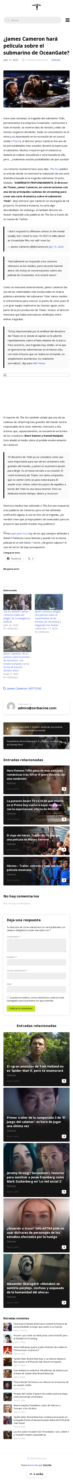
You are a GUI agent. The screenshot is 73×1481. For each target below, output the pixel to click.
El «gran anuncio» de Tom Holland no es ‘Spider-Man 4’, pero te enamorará (36, 1059)
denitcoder (33, 1465)
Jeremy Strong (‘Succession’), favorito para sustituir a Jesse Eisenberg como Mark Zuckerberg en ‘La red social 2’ (36, 1170)
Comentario (14, 936)
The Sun (54, 169)
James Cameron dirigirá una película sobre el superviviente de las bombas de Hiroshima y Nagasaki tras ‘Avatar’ (48, 618)
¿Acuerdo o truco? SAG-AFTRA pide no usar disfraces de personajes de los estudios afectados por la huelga (36, 1225)
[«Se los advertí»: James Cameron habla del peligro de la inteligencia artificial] (17, 602)
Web (9, 984)
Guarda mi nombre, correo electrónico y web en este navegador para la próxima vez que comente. (35, 999)
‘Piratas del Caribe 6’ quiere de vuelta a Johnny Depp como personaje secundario (40, 1395)
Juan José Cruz (19, 533)
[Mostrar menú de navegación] (67, 20)
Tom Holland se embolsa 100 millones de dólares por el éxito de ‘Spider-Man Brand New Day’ (41, 1372)
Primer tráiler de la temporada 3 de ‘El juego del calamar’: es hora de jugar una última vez (36, 1115)
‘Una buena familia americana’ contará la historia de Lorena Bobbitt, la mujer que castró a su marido (40, 1325)
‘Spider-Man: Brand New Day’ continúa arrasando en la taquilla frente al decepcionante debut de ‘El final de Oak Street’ (42, 1420)
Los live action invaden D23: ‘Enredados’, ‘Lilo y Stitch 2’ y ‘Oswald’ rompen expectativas (41, 1433)
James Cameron (17, 688)
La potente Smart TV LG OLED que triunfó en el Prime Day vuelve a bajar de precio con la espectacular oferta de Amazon (36, 810)
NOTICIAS (35, 688)
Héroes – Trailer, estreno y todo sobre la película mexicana (36, 871)
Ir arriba (38, 1474)
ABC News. (39, 363)
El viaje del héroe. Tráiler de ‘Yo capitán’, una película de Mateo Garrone (36, 840)
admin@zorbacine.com (37, 708)
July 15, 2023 (56, 246)
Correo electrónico (17, 970)
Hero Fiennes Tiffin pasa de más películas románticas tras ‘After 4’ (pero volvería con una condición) (36, 779)
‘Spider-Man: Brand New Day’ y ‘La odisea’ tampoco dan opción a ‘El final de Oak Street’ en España (40, 1360)
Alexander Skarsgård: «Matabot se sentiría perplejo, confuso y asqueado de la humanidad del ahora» (36, 1281)
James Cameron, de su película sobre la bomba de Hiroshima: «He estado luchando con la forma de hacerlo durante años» (16, 662)
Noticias (55, 59)
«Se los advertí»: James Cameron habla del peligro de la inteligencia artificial (16, 616)
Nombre (12, 957)
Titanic (16, 141)
